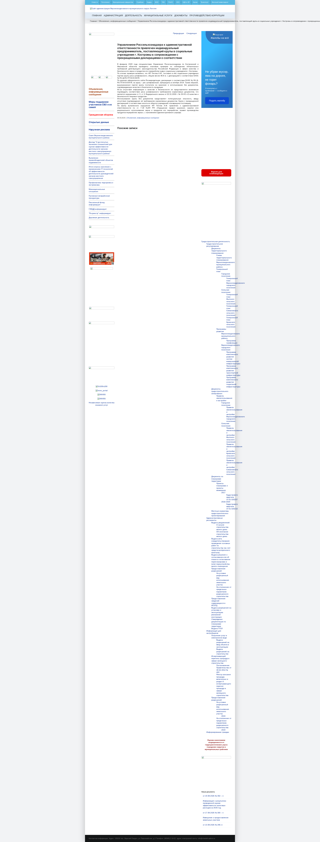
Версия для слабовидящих (216, 173)
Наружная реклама (99, 129)
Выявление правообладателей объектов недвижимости (101, 160)
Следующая (191, 33)
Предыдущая (178, 33)
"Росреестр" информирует (100, 213)
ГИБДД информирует (98, 209)
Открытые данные (99, 122)
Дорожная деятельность (99, 218)
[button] (227, 15)
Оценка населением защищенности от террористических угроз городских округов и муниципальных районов (216, 744)
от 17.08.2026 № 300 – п (213, 813)
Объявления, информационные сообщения (143, 118)
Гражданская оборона (101, 114)
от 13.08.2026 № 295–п (212, 825)
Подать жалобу (217, 100)
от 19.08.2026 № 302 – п (213, 796)
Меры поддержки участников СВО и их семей (100, 105)
